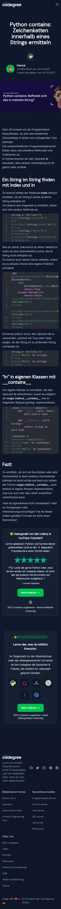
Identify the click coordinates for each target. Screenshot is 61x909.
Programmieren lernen (44, 798)
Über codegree (10, 842)
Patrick (21, 65)
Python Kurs (9, 798)
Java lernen (38, 810)
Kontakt (6, 855)
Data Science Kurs (12, 810)
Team (5, 848)
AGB (4, 873)
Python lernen (39, 804)
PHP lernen (38, 828)
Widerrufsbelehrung (13, 879)
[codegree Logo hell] (11, 757)
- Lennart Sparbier (30, 583)
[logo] (11, 4)
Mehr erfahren (28, 592)
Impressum (8, 861)
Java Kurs (7, 804)
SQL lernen (38, 816)
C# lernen (37, 822)
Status (6, 885)
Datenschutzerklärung (14, 867)
